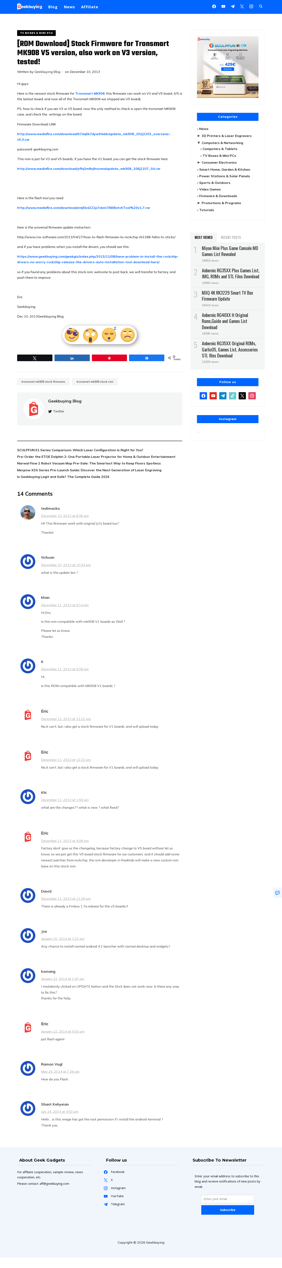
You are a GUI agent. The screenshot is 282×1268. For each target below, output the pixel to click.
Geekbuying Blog (47, 72)
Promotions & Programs (221, 203)
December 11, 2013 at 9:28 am (65, 669)
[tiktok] (232, 395)
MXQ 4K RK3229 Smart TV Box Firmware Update (227, 295)
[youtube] (223, 6)
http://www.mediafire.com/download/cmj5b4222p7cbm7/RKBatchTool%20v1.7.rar (83, 208)
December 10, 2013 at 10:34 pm (66, 565)
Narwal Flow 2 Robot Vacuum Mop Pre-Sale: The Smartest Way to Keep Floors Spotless (89, 463)
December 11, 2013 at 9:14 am (65, 605)
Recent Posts (231, 237)
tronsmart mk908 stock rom (95, 381)
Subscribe (227, 1210)
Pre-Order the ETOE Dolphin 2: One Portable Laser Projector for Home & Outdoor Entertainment (96, 457)
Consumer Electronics (219, 162)
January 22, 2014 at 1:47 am (62, 979)
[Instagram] (232, 6)
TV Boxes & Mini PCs (36, 33)
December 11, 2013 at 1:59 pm (65, 800)
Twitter (58, 411)
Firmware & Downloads (218, 196)
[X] (241, 6)
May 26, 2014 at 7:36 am (60, 1071)
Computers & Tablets (220, 149)
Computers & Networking (222, 143)
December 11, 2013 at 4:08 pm (65, 841)
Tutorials (206, 210)
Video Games (210, 189)
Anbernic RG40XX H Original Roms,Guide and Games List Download (225, 321)
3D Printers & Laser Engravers (227, 136)
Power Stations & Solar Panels (224, 176)
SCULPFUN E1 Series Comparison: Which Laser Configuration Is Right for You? (80, 450)
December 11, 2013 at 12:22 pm (66, 719)
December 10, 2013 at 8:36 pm (65, 516)
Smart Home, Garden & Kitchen (224, 169)
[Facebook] (214, 6)
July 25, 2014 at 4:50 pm (59, 1112)
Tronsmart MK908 (90, 93)
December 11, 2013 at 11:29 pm (66, 899)
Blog (53, 6)
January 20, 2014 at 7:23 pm (62, 939)
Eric (44, 711)
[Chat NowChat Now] (277, 893)
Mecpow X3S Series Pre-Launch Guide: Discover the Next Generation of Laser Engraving (89, 470)
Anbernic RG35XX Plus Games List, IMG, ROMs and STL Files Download (230, 273)
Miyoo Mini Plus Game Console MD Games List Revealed (230, 251)
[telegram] (222, 395)
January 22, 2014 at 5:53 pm (62, 1031)
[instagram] (251, 6)
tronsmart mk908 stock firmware (43, 381)
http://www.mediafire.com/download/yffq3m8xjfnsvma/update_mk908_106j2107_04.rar (89, 169)
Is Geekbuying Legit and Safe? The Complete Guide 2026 (63, 477)
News (69, 6)
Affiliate (89, 6)
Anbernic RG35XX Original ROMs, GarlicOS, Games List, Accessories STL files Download (230, 349)
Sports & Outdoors (214, 183)
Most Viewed (204, 237)
